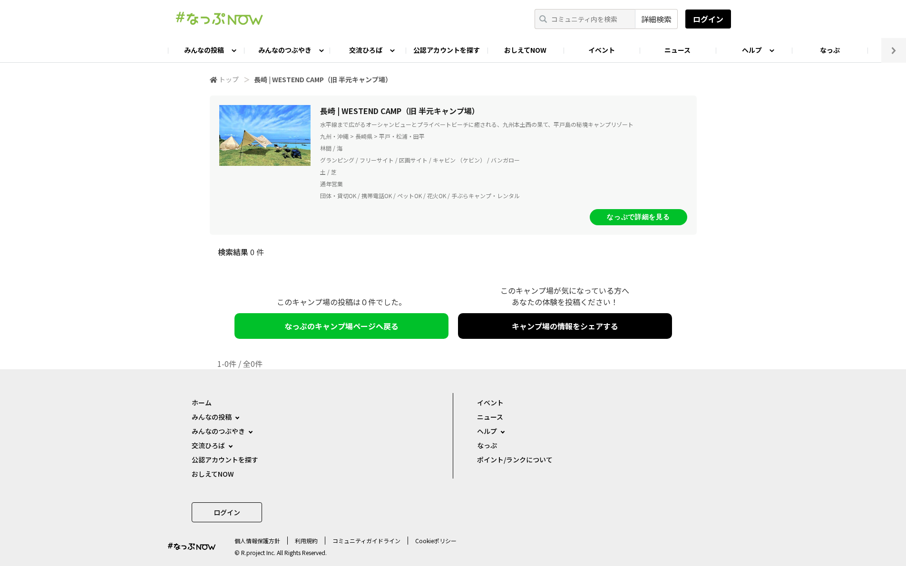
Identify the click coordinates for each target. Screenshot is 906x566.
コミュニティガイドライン (366, 541)
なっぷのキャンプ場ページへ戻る (341, 326)
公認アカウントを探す (446, 50)
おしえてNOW (525, 50)
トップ (229, 79)
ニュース (677, 50)
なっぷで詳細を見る (638, 217)
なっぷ (830, 50)
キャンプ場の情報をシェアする (565, 326)
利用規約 (306, 541)
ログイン (708, 19)
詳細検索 (656, 19)
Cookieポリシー (436, 541)
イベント (601, 50)
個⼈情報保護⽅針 (257, 541)
